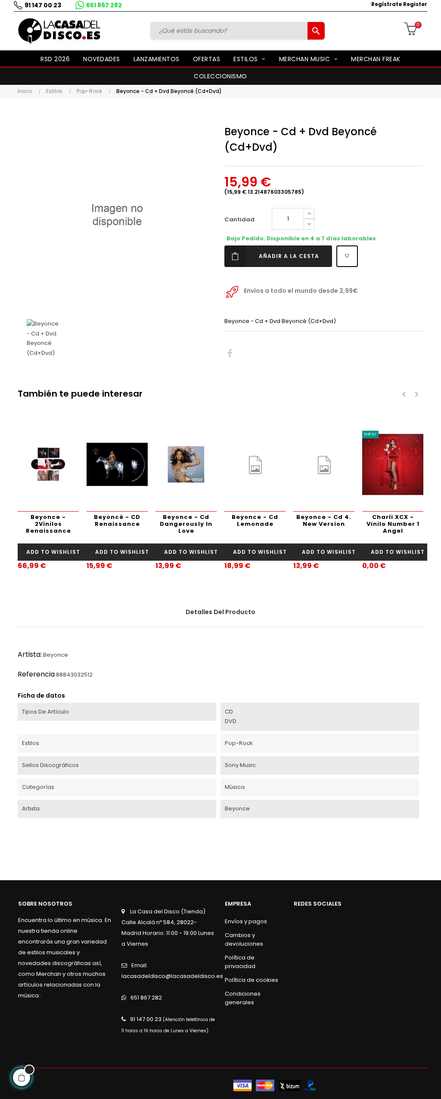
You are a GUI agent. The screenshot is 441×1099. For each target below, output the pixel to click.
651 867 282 (104, 5)
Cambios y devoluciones (244, 939)
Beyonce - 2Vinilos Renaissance (48, 524)
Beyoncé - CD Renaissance (117, 520)
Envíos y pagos (246, 921)
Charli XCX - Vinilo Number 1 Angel (392, 524)
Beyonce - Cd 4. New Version (323, 520)
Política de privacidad (240, 961)
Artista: (30, 654)
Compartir (229, 353)
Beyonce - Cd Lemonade (255, 520)
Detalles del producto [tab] (220, 612)
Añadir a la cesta (289, 256)
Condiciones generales (243, 998)
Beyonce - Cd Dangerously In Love (186, 524)
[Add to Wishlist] (347, 256)
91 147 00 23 (43, 5)
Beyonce (55, 655)
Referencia (36, 674)
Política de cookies (251, 980)
